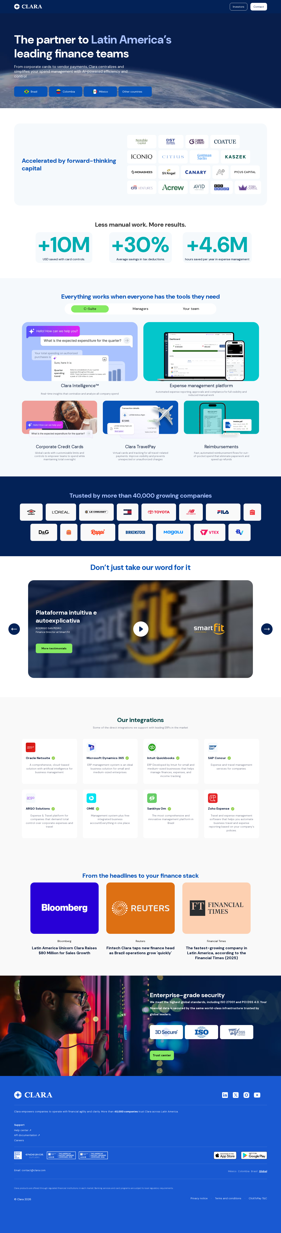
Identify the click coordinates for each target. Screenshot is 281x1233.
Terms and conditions (228, 1198)
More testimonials (54, 648)
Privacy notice (199, 1198)
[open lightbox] (141, 629)
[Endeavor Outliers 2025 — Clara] (34, 1155)
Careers (19, 1140)
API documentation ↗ (27, 1135)
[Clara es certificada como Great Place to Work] (18, 1155)
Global (263, 1171)
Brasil (254, 1171)
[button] (14, 629)
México (232, 1171)
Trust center (162, 1055)
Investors (238, 6)
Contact (258, 6)
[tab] (90, 309)
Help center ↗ (22, 1130)
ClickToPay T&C (258, 1198)
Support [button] (19, 1125)
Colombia (243, 1171)
